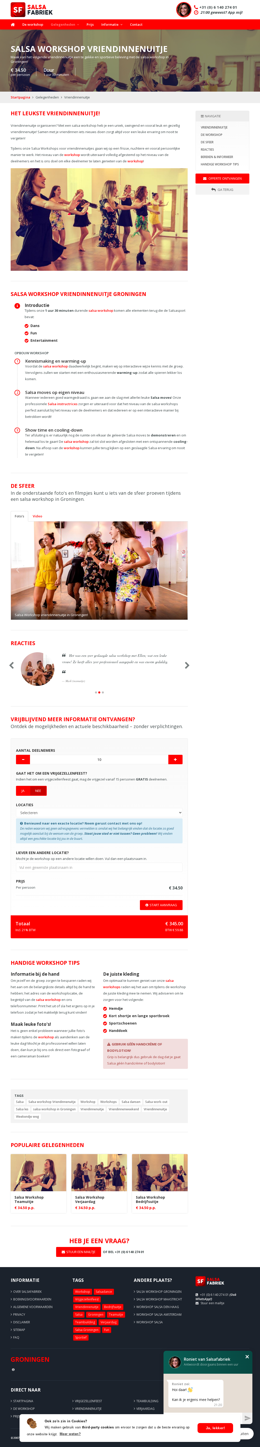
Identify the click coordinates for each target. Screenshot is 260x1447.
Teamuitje (116, 1314)
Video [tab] (37, 516)
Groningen (95, 1314)
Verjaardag (109, 1322)
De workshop (32, 24)
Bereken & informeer (217, 157)
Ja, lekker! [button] (215, 1428)
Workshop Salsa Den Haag (157, 1307)
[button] (24, 570)
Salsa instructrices (63, 404)
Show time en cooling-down (54, 430)
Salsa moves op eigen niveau (54, 392)
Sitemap (19, 1330)
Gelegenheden (63, 24)
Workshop (87, 1102)
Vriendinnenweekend (124, 1109)
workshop (72, 154)
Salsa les (22, 1109)
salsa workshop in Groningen (54, 1109)
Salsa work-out (156, 1102)
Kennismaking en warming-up (55, 361)
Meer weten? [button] (70, 1434)
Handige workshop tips (220, 164)
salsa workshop (101, 310)
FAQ (16, 1337)
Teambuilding (85, 1322)
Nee (38, 790)
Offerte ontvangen (225, 178)
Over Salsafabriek (27, 1291)
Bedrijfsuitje (112, 1307)
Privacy (19, 1314)
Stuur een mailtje (212, 1303)
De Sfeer (207, 142)
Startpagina (20, 97)
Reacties (207, 149)
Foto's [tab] (19, 516)
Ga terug (225, 189)
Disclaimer (21, 1322)
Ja (23, 790)
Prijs (90, 24)
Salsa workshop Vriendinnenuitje (52, 1102)
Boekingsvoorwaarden (32, 1299)
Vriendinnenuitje (92, 1109)
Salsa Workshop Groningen (159, 1291)
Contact (136, 24)
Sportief (81, 1337)
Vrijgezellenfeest (87, 1299)
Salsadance (104, 1291)
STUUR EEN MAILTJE (80, 1252)
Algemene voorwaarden (33, 1307)
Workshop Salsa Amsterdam (159, 1314)
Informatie (110, 24)
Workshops (108, 1102)
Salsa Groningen (87, 1330)
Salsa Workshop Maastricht (159, 1299)
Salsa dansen (131, 1102)
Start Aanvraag (163, 905)
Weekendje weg (27, 1116)
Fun (106, 1330)
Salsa (20, 1102)
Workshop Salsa (149, 1322)
